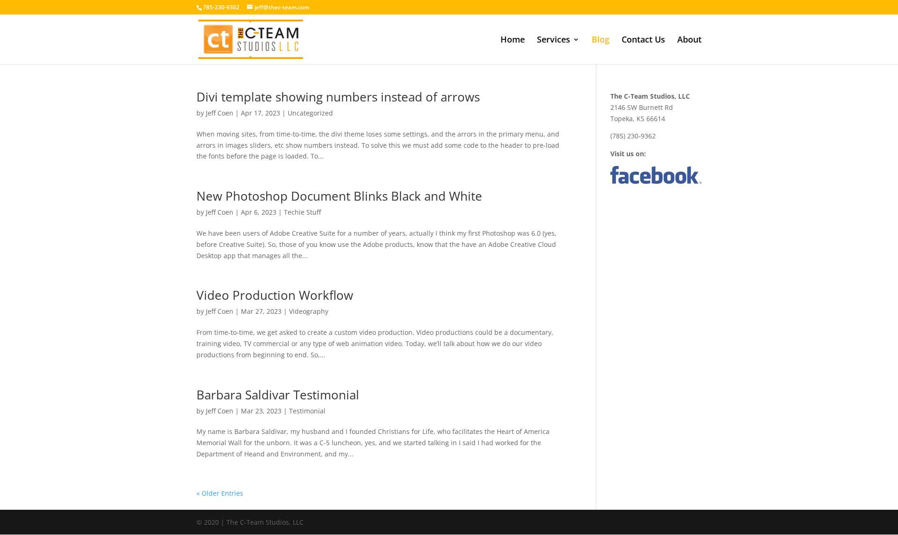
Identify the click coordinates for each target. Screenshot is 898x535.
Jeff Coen (219, 112)
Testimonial (307, 410)
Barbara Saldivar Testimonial (277, 394)
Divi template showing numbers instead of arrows (338, 96)
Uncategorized (310, 112)
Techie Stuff (302, 212)
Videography (308, 311)
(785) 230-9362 (633, 135)
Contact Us (643, 40)
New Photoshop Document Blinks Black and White (339, 196)
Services (553, 40)
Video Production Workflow (274, 295)
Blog (600, 40)
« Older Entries (219, 493)
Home (512, 40)
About (689, 40)
